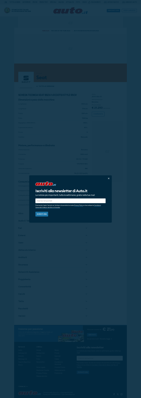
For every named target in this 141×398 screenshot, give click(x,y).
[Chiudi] (108, 178)
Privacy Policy (78, 205)
